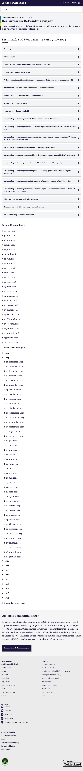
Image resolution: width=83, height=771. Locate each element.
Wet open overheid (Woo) (51, 675)
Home (4, 17)
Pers (43, 696)
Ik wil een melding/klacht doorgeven (56, 671)
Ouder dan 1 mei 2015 (14, 603)
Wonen (3, 696)
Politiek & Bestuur (8, 685)
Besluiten (12, 17)
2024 (7, 358)
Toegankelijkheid (8, 732)
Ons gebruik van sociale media (16, 722)
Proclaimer (5, 749)
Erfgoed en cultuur (8, 692)
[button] (41, 49)
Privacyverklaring (8, 746)
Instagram (9, 718)
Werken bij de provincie (50, 678)
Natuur (3, 671)
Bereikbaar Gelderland (9, 664)
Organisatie (5, 682)
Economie (5, 675)
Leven (3, 689)
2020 (7, 575)
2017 (7, 589)
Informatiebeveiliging (10, 742)
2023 (7, 561)
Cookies (4, 739)
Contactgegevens (48, 664)
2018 (7, 584)
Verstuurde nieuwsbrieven (52, 685)
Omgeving (5, 678)
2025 (7, 353)
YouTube (8, 710)
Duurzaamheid (6, 667)
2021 (7, 570)
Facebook (8, 714)
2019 (7, 579)
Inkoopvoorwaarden (49, 692)
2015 (7, 598)
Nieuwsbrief (46, 682)
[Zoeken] (79, 9)
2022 (7, 566)
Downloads (46, 689)
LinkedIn (8, 707)
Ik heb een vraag (48, 667)
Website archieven (8, 736)
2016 (7, 593)
